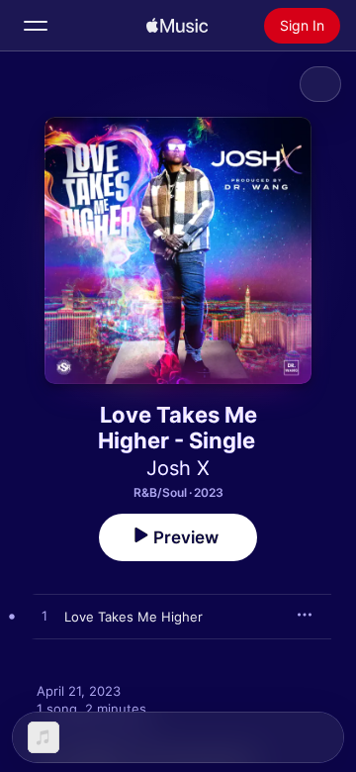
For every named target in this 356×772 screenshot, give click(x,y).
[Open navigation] (35, 26)
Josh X (178, 468)
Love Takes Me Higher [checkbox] (133, 617)
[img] (177, 26)
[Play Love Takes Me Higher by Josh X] (44, 617)
